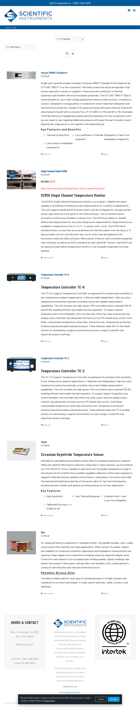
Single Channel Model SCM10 (54, 171)
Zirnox (44, 441)
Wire (43, 532)
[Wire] (21, 547)
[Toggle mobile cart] (129, 10)
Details (105, 154)
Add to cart (47, 154)
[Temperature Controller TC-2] (21, 373)
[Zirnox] (21, 457)
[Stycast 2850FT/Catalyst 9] (21, 87)
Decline (101, 699)
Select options (48, 257)
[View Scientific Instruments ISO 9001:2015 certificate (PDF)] (115, 620)
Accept (114, 699)
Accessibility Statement (71, 692)
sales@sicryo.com (70, 686)
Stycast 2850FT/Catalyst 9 (54, 72)
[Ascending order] (82, 39)
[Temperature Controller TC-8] (21, 289)
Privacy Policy (49, 700)
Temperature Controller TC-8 (55, 274)
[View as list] (72, 53)
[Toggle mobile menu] (134, 10)
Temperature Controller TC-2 (55, 358)
